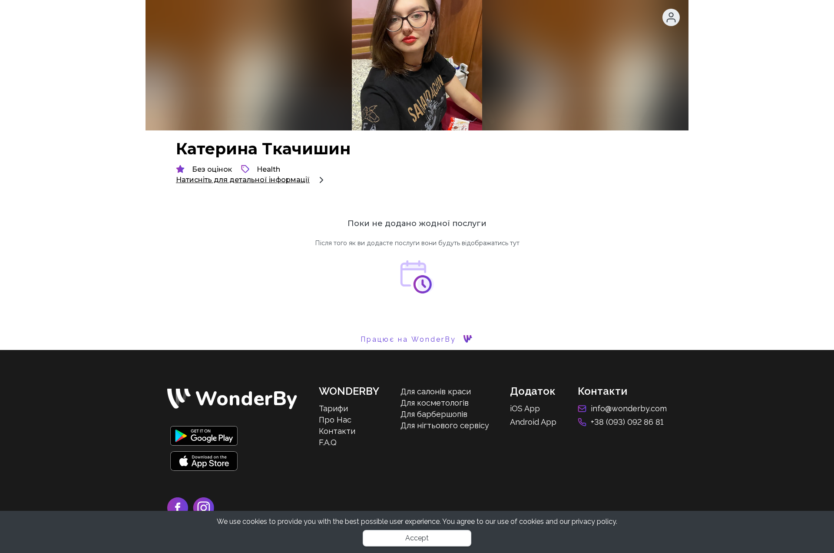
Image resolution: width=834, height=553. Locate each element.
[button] (671, 17)
